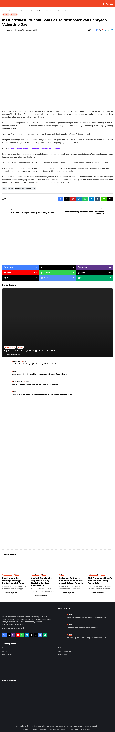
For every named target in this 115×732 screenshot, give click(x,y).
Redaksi (9, 30)
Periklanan (43, 729)
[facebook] (4, 635)
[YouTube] (18, 635)
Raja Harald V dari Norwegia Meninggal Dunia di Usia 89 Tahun (31, 351)
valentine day (30, 189)
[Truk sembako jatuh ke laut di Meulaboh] (61, 626)
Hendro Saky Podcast (57, 729)
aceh (4, 189)
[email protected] (27, 622)
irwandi (10, 189)
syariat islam (19, 189)
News (11, 11)
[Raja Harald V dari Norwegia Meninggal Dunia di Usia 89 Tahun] (57, 322)
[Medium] (45, 635)
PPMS (4, 651)
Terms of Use (63, 654)
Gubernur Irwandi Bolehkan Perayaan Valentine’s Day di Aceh (34, 148)
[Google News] (40, 635)
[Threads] (36, 635)
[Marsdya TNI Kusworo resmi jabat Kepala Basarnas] (61, 616)
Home (4, 11)
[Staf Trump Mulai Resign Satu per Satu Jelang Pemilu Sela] (6, 383)
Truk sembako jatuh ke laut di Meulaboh (82, 627)
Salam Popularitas (64, 651)
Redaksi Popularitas (13, 354)
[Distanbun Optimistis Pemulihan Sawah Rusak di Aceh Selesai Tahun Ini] (6, 373)
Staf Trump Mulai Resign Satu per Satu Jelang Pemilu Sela (35, 384)
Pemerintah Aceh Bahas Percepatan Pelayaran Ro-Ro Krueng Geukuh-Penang (42, 394)
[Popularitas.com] (13, 3)
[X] (9, 635)
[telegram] (27, 635)
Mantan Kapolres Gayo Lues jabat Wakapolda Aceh (86, 638)
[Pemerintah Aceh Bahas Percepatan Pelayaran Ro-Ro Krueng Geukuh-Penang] (6, 393)
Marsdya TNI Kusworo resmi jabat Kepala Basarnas (86, 617)
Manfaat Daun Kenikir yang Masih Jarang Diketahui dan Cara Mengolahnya (40, 364)
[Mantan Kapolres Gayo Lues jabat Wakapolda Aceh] (61, 636)
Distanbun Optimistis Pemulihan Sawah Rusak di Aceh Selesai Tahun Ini (39, 374)
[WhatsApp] (22, 635)
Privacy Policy (7, 654)
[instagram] (13, 635)
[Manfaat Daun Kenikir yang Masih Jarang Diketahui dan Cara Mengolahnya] (6, 363)
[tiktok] (31, 635)
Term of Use (84, 729)
